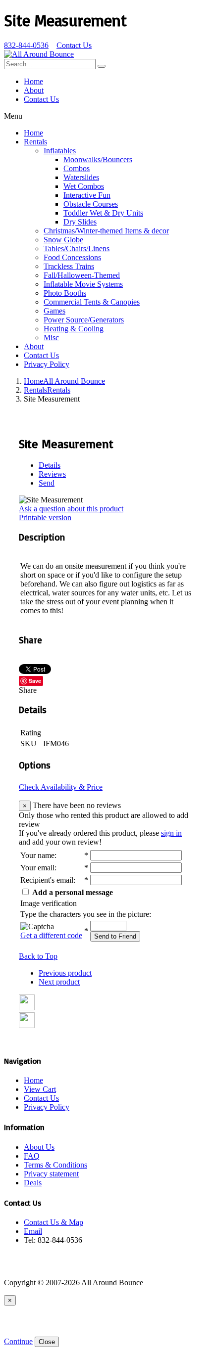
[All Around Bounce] (39, 54)
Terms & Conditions (55, 1165)
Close (47, 1342)
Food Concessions (72, 257)
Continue (18, 1341)
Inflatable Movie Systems (83, 284)
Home (33, 81)
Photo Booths (65, 293)
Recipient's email (46, 880)
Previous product (65, 973)
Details (49, 465)
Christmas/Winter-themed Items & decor (106, 230)
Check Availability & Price (61, 787)
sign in (171, 833)
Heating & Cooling (74, 328)
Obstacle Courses (90, 204)
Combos (76, 168)
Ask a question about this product (71, 508)
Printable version (45, 517)
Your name (37, 855)
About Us (39, 1147)
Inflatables (60, 150)
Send (46, 483)
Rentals (35, 141)
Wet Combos (83, 186)
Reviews (52, 474)
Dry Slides (80, 222)
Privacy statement (51, 1174)
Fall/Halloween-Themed (82, 275)
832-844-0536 (26, 45)
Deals (33, 1182)
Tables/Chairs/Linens (76, 248)
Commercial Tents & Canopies (92, 302)
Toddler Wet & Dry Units (103, 213)
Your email (37, 867)
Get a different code (51, 935)
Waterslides (81, 177)
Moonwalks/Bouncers (97, 159)
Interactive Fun (86, 195)
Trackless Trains (69, 266)
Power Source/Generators (84, 319)
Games (54, 311)
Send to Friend (115, 936)
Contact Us (74, 45)
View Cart (40, 1089)
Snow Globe (63, 239)
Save (35, 680)
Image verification (48, 903)
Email (33, 1231)
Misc (51, 337)
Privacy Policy (46, 364)
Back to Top (38, 956)
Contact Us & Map (53, 1222)
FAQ (32, 1156)
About (34, 90)
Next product (59, 982)
